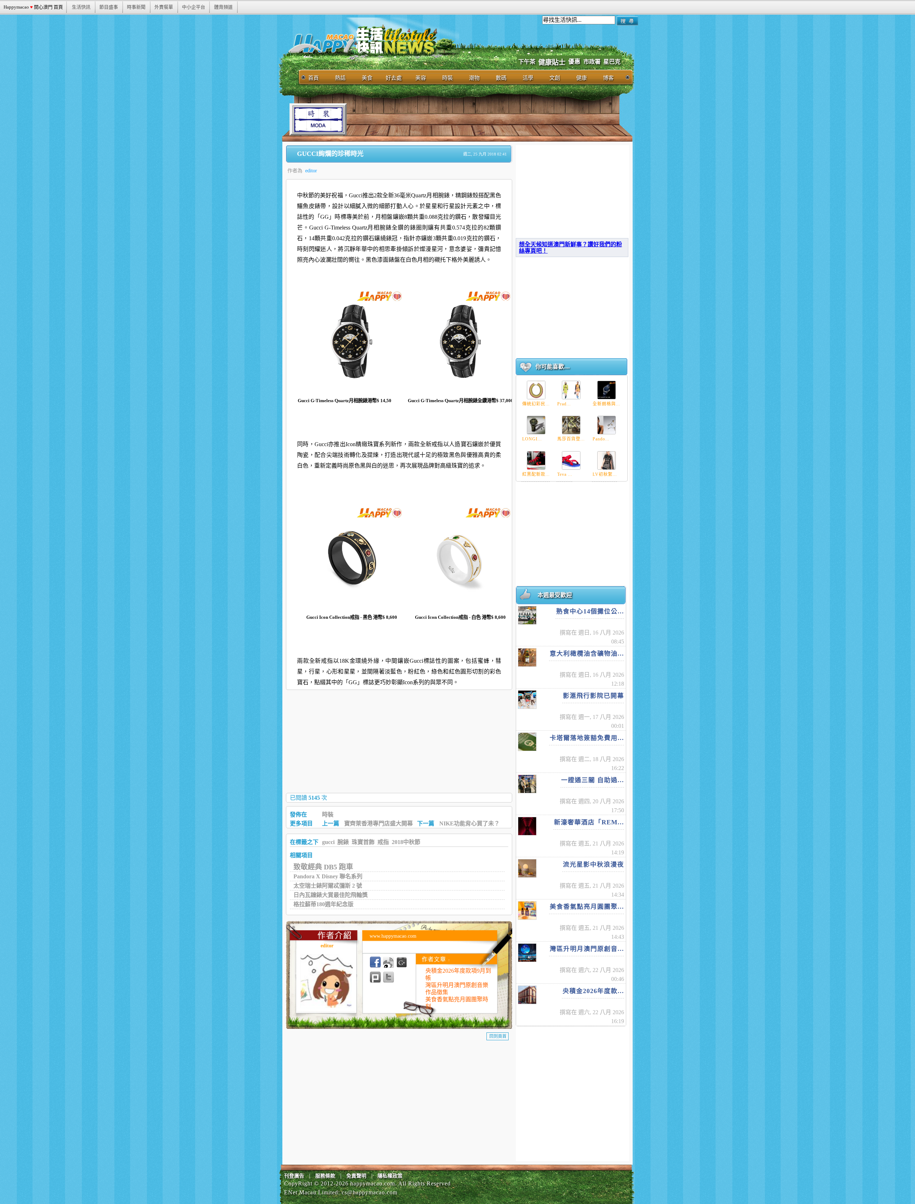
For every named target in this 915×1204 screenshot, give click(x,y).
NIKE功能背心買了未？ (469, 823)
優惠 (574, 61)
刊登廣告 (294, 1176)
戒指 (383, 842)
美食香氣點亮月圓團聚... (587, 906)
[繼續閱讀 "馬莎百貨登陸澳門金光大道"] (571, 425)
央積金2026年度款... (593, 991)
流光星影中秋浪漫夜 (593, 864)
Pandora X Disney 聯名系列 (327, 876)
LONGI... (532, 438)
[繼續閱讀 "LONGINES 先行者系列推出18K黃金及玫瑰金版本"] (536, 425)
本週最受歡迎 (555, 595)
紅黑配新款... (536, 474)
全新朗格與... (606, 403)
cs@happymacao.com (369, 1192)
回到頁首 (497, 1036)
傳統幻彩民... (536, 403)
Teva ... (564, 474)
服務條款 (325, 1176)
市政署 (591, 61)
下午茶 (526, 62)
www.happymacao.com (393, 936)
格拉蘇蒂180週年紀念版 (323, 904)
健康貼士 (551, 62)
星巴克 (611, 62)
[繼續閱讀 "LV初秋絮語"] (606, 460)
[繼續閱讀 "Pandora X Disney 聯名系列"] (606, 425)
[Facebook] (375, 962)
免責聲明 (356, 1176)
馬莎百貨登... (571, 438)
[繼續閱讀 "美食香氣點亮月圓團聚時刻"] (527, 910)
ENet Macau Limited (311, 1192)
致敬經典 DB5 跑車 (323, 867)
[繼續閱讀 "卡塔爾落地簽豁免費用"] (527, 741)
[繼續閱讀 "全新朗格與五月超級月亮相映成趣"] (606, 390)
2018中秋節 (406, 842)
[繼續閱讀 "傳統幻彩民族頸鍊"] (536, 390)
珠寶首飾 (363, 842)
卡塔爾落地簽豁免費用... (587, 737)
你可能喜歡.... (552, 367)
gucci (328, 842)
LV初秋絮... (605, 474)
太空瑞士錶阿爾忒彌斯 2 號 (327, 886)
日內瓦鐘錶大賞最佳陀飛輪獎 (330, 895)
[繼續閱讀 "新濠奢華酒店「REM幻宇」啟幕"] (527, 826)
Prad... (564, 403)
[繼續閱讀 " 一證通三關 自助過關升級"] (527, 784)
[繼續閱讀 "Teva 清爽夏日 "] (571, 460)
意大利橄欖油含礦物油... (587, 653)
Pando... (601, 438)
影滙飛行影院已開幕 (593, 695)
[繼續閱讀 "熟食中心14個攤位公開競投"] (527, 615)
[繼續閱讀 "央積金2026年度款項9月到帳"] (527, 995)
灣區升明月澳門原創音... (587, 948)
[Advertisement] (477, 119)
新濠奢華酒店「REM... (589, 822)
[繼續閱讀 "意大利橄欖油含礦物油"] (527, 657)
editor (311, 170)
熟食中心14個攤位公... (590, 611)
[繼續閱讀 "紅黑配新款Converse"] (536, 460)
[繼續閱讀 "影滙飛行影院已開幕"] (527, 699)
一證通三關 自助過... (592, 780)
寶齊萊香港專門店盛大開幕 (378, 823)
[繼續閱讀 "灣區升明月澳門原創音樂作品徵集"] (527, 952)
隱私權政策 (389, 1176)
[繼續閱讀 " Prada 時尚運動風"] (571, 390)
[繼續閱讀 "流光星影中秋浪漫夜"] (527, 868)
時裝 (327, 814)
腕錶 (343, 842)
